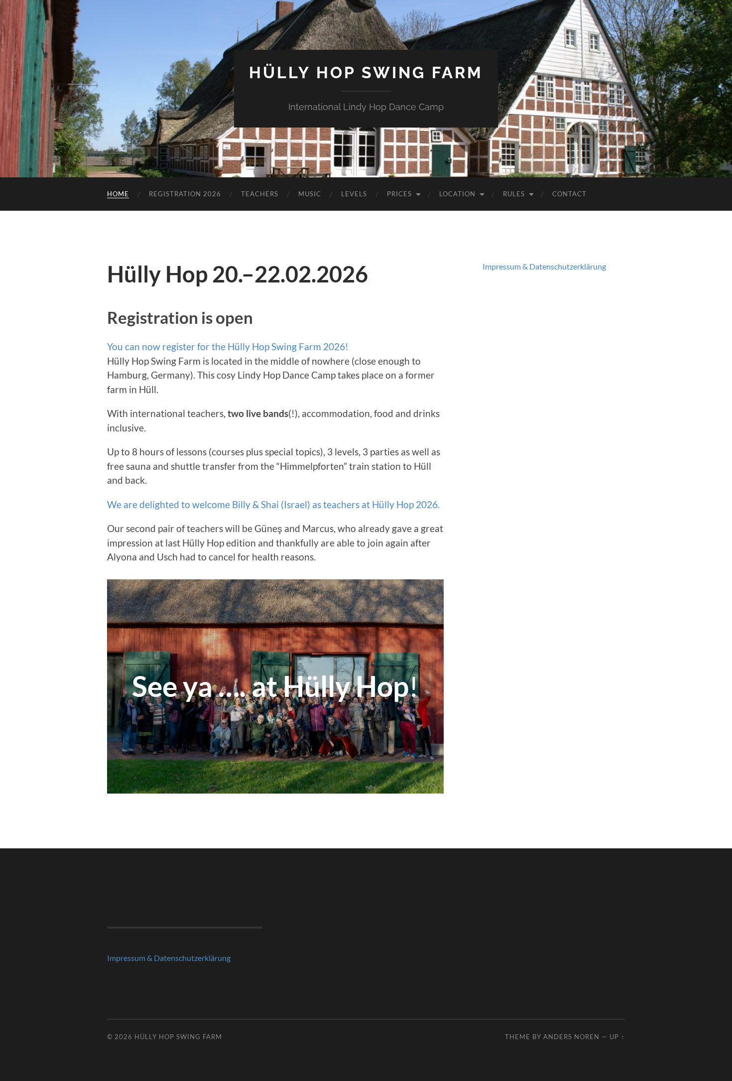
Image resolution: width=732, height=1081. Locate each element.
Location (457, 194)
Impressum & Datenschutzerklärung (544, 266)
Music (309, 194)
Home (118, 194)
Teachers (259, 194)
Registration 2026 (185, 194)
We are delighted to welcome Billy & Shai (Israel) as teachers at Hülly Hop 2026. (273, 504)
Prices (399, 194)
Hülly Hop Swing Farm (366, 72)
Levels (354, 194)
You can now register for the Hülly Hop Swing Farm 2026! (228, 346)
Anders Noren (571, 1037)
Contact (569, 194)
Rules (514, 194)
